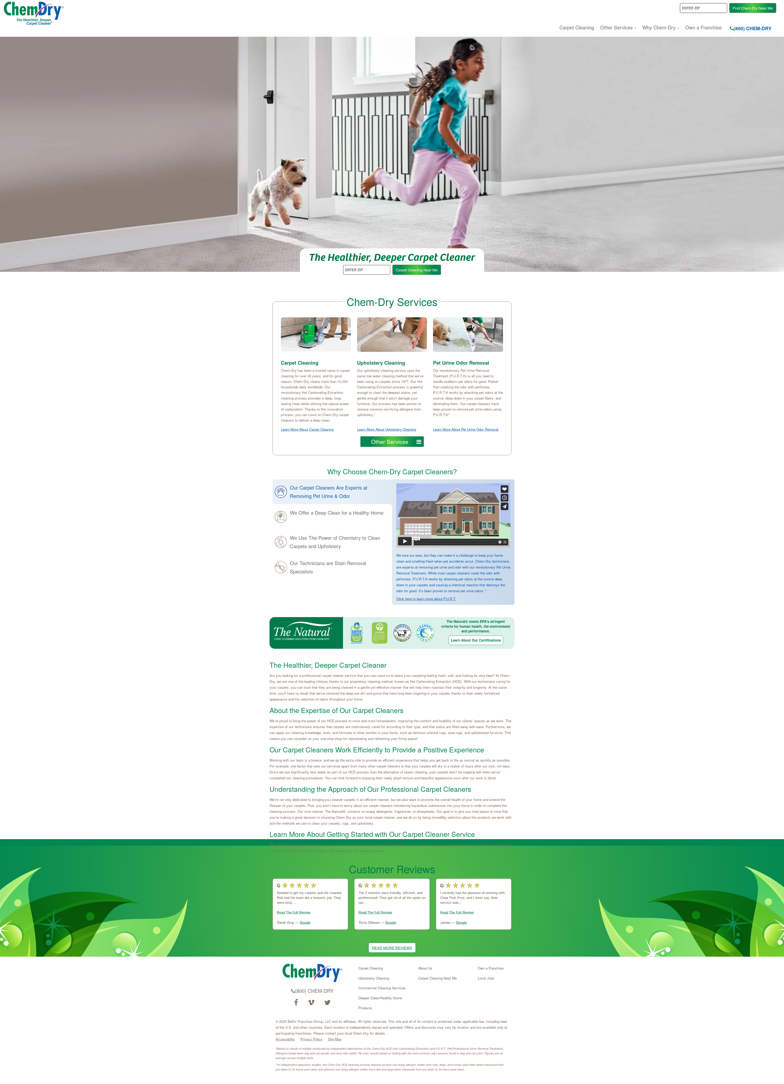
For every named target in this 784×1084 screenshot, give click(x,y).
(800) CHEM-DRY (752, 28)
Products (365, 1007)
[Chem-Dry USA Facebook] (296, 1002)
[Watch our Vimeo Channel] (311, 1002)
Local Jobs (486, 978)
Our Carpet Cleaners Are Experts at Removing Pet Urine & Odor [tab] (328, 491)
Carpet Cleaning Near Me (417, 269)
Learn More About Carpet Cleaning (307, 429)
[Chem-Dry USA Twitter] (327, 1002)
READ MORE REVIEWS (392, 947)
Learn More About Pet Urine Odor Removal (465, 429)
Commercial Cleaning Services (382, 987)
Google (305, 922)
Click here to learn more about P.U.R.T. (426, 598)
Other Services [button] (617, 27)
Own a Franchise (703, 27)
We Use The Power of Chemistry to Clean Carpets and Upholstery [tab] (335, 542)
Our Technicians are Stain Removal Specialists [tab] (328, 567)
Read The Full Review (293, 912)
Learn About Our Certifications (476, 640)
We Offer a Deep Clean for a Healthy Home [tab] (336, 512)
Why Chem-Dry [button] (659, 27)
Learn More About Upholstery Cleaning (386, 429)
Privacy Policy (311, 1039)
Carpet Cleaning (576, 27)
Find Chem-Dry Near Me (753, 8)
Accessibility (285, 1039)
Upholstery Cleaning (373, 978)
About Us (425, 968)
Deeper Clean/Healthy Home (380, 997)
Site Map (334, 1039)
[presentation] (332, 491)
